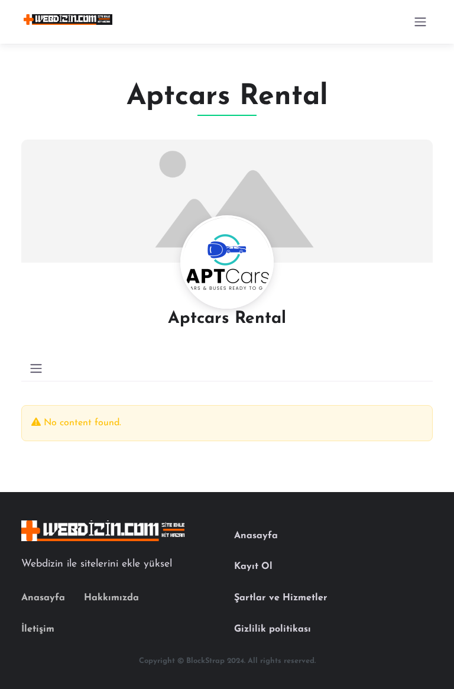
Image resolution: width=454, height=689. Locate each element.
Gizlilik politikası (272, 629)
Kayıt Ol (253, 566)
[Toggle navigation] (36, 368)
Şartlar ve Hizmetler (280, 598)
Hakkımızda (111, 598)
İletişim (37, 629)
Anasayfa (43, 598)
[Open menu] (420, 21)
